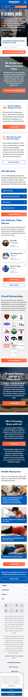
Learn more (6, 460)
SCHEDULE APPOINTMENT (20, 6)
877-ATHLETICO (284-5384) (13, 662)
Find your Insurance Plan (14, 90)
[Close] (21, 674)
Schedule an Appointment (9, 30)
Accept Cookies (11, 694)
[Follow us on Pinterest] (6, 611)
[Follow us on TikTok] (11, 611)
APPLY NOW (14, 444)
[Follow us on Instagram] (17, 605)
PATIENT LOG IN (7, 6)
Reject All (11, 690)
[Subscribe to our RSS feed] (22, 611)
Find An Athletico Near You (14, 52)
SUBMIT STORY (14, 280)
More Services (14, 214)
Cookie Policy (16, 683)
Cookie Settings (11, 685)
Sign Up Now (14, 579)
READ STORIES (14, 285)
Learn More (14, 403)
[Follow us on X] (11, 605)
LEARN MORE (14, 127)
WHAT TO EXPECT (14, 162)
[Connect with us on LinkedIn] (22, 605)
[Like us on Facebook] (6, 605)
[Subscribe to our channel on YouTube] (17, 611)
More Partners (14, 360)
